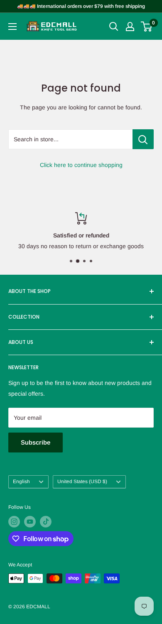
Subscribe (35, 442)
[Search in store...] (143, 139)
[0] (147, 26)
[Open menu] (12, 26)
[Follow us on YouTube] (30, 521)
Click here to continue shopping (81, 165)
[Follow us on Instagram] (14, 521)
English (21, 481)
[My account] (130, 26)
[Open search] (113, 26)
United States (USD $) (82, 481)
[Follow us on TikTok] (46, 521)
